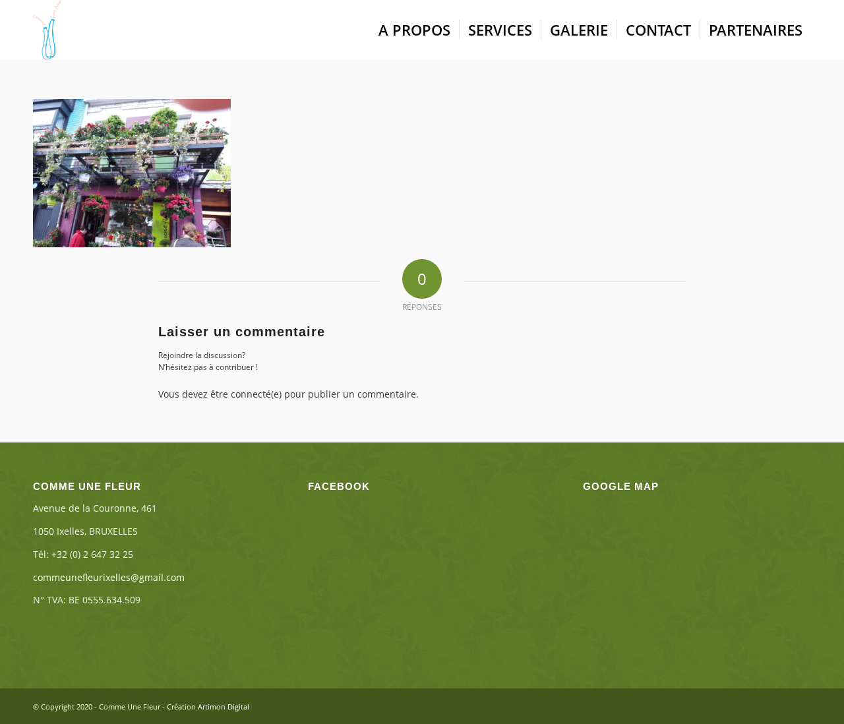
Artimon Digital (223, 706)
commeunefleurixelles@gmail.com (109, 577)
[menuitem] (414, 29)
